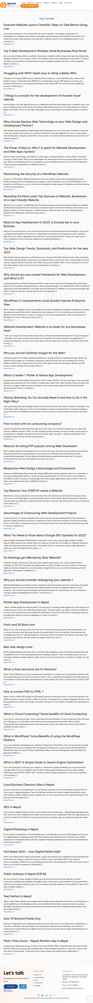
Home (23, 3)
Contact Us (68, 3)
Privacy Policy (39, 977)
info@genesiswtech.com (75, 988)
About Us (31, 3)
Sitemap (38, 985)
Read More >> (9, 44)
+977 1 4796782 (73, 985)
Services (39, 3)
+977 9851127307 (73, 982)
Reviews (54, 3)
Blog (60, 3)
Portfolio (46, 3)
